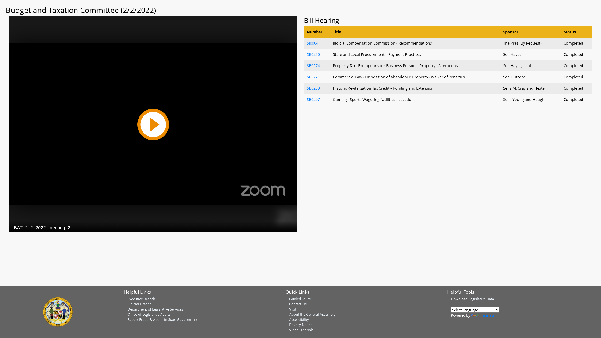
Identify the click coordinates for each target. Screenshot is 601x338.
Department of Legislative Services (155, 309)
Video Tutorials (301, 329)
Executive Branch (141, 298)
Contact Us (298, 304)
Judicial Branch (139, 304)
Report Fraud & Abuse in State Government (162, 319)
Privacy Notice (300, 324)
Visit (292, 309)
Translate (487, 315)
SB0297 (313, 99)
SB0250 (313, 54)
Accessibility (299, 319)
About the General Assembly (312, 314)
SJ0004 (312, 43)
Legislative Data (481, 298)
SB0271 (313, 77)
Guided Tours (300, 298)
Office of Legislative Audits (148, 314)
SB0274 (313, 65)
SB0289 (313, 88)
